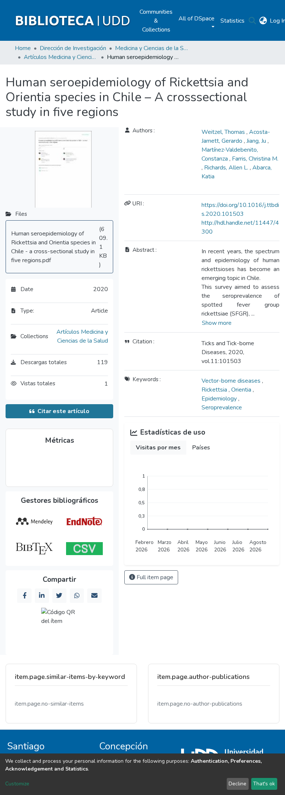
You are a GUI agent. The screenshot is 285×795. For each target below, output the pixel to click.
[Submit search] (252, 20)
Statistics (232, 21)
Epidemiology (220, 399)
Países (201, 447)
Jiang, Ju (257, 141)
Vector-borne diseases (232, 381)
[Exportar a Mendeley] (34, 521)
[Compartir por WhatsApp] (77, 595)
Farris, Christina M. (255, 159)
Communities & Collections (156, 21)
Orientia (242, 390)
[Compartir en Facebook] (24, 595)
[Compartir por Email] (94, 595)
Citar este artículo (63, 411)
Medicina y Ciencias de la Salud (152, 48)
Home (23, 48)
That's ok (264, 783)
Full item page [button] (154, 577)
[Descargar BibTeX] (34, 549)
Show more (217, 323)
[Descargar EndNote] (84, 521)
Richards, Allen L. (227, 168)
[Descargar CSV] (84, 549)
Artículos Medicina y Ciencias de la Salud (61, 57)
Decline (237, 783)
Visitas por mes (158, 447)
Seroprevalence (222, 407)
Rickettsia (215, 390)
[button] (263, 20)
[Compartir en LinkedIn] (42, 595)
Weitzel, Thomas (224, 132)
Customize (17, 783)
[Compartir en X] (59, 595)
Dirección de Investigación (73, 48)
